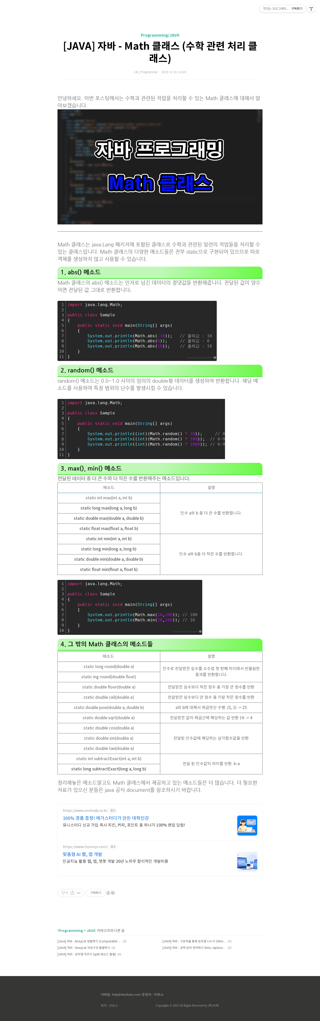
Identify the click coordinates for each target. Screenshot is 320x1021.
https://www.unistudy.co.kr (85, 811)
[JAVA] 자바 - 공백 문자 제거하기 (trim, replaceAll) (194, 948)
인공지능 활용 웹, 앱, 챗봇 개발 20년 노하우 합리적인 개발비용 (115, 861)
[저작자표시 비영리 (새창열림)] (110, 893)
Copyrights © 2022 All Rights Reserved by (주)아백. (188, 1005)
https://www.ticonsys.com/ (85, 847)
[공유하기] (72, 893)
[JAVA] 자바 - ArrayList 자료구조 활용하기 (84, 948)
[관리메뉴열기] (311, 8)
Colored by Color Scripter (199, 357)
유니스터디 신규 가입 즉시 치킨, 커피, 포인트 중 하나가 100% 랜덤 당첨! (124, 825)
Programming (70, 931)
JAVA (90, 931)
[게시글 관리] (79, 893)
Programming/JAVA (160, 35)
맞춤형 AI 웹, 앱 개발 (82, 854)
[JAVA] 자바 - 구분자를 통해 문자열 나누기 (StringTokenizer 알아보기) (194, 941)
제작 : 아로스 (109, 1005)
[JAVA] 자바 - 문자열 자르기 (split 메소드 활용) (87, 954)
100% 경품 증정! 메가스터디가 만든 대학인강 (106, 818)
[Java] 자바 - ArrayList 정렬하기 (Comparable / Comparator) (89, 941)
